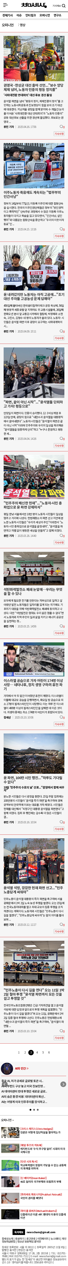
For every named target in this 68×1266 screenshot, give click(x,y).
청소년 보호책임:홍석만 (29, 1241)
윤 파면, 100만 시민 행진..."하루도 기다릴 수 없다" (33, 779)
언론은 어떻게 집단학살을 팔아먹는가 (40, 1130)
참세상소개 (7, 1238)
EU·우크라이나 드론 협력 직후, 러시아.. (23, 1086)
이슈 (19, 15)
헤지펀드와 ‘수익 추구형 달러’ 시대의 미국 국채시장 (42, 1149)
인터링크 (30, 15)
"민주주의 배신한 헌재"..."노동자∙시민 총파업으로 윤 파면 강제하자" (33, 505)
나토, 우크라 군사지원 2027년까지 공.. (23, 1091)
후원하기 (19, 1238)
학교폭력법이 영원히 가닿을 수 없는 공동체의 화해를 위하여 (43, 1165)
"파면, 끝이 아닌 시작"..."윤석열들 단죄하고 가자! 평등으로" (33, 404)
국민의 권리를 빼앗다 (41, 1196)
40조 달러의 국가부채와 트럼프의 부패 (40, 1179)
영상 (22, 25)
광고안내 (30, 1238)
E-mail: (34, 1256)
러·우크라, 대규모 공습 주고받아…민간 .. (25, 1101)
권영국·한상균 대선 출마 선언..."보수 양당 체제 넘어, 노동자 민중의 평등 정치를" (33, 87)
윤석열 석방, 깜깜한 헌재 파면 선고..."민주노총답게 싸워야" (33, 889)
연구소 (57, 15)
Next (63, 1084)
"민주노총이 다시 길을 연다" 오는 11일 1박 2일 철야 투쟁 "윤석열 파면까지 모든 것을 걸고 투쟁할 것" (34, 994)
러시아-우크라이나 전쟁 (28, 1068)
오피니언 (45, 15)
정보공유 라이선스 (43, 1262)
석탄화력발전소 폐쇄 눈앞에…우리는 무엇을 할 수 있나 (33, 591)
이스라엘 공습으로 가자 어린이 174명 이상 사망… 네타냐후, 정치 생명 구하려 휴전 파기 (33, 684)
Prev (5, 1084)
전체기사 (7, 15)
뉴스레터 (55, 1238)
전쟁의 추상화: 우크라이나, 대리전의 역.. (24, 1081)
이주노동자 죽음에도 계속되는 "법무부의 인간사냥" (32, 194)
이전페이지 (42, 1238)
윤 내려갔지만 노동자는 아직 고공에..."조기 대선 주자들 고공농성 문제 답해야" (34, 296)
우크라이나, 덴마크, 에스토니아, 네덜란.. (24, 1096)
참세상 (34, 5)
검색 (63, 6)
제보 (57, 6)
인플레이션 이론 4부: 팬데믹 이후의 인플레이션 (43, 1214)
